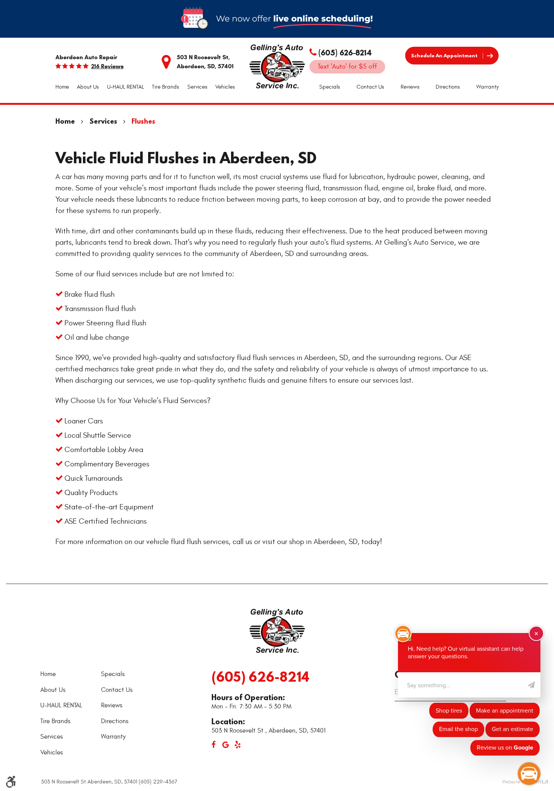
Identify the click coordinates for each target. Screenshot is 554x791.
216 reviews (107, 66)
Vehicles (225, 87)
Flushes (143, 121)
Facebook (213, 745)
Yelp (237, 745)
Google (225, 745)
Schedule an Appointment (444, 55)
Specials (329, 87)
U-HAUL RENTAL (125, 87)
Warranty (487, 87)
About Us (88, 87)
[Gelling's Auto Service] (277, 67)
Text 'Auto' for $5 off (347, 67)
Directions (448, 87)
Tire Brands (165, 87)
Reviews (410, 87)
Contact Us (370, 87)
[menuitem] (62, 87)
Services (197, 87)
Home (62, 87)
